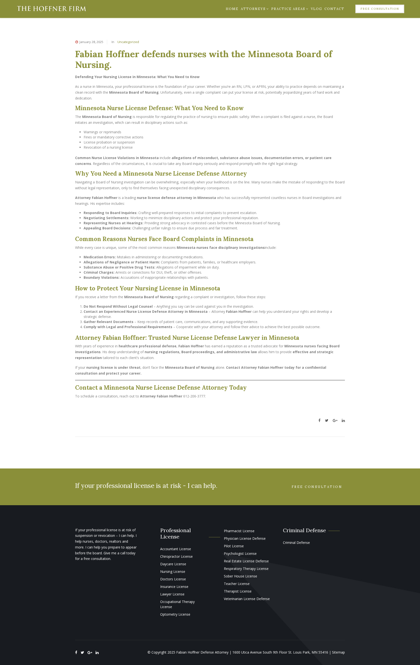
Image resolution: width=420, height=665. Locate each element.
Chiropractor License (176, 556)
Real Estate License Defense (246, 561)
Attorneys (253, 9)
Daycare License (173, 564)
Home (232, 9)
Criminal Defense (296, 542)
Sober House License (240, 576)
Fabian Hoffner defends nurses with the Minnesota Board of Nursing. (203, 59)
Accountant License (175, 549)
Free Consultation (379, 8)
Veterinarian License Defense (247, 598)
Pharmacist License (239, 531)
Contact (334, 9)
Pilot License (234, 546)
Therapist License (238, 591)
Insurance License (174, 586)
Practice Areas (288, 9)
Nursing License (172, 571)
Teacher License (237, 583)
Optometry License (175, 614)
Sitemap (338, 652)
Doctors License (173, 579)
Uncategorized (128, 42)
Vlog (316, 9)
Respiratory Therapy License (246, 568)
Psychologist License (240, 553)
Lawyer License (172, 594)
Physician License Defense (245, 538)
